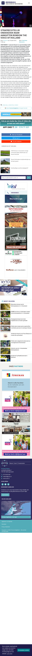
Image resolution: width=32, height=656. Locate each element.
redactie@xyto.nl (7, 476)
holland (16, 105)
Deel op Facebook (17, 134)
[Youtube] (5, 484)
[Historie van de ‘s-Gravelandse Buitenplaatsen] (5, 351)
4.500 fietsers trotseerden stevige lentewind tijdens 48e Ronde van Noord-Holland (19, 152)
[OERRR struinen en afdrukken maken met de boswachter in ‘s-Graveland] (5, 314)
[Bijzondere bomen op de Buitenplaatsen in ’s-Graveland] (5, 306)
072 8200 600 (6, 474)
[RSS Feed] (8, 484)
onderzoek (5, 105)
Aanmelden (5, 495)
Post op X (16, 138)
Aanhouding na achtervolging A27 (19, 168)
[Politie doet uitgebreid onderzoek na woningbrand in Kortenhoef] (5, 343)
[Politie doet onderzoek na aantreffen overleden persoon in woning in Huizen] (5, 328)
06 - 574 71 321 (22, 127)
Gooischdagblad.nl (11, 2)
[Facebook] (2, 484)
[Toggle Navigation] (29, 3)
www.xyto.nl (6, 478)
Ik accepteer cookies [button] (23, 650)
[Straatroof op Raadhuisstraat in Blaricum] (5, 358)
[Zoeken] (29, 177)
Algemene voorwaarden (7, 521)
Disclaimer (4, 524)
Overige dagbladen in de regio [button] (9, 517)
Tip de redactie (17, 141)
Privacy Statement (6, 526)
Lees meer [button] (9, 653)
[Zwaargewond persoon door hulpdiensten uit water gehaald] (5, 321)
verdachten (11, 105)
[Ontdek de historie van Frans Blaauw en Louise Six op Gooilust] (5, 336)
